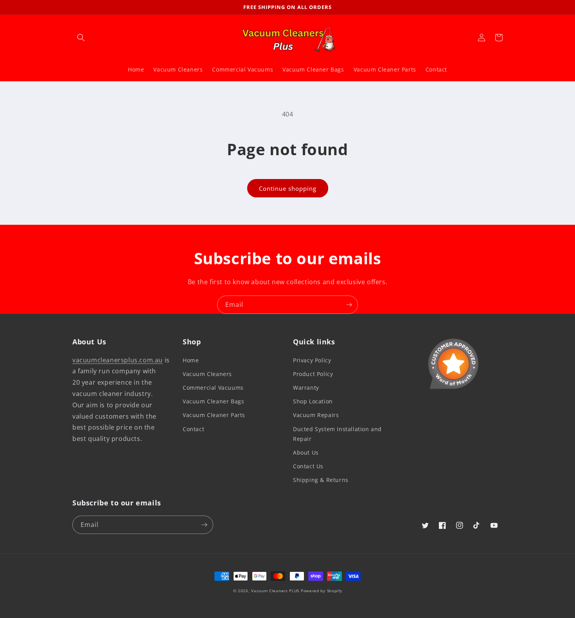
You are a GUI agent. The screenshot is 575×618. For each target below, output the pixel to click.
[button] (81, 37)
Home (191, 360)
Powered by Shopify (321, 590)
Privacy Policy (312, 360)
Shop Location (313, 401)
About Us (306, 452)
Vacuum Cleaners (207, 374)
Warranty (306, 387)
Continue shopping (287, 188)
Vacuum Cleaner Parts (214, 415)
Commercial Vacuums (213, 387)
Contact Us (308, 466)
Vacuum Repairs (316, 415)
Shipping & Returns (321, 480)
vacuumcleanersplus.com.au (117, 360)
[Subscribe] (349, 305)
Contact (193, 429)
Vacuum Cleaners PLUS (275, 590)
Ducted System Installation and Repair (337, 433)
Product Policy (313, 374)
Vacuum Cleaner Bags (213, 401)
